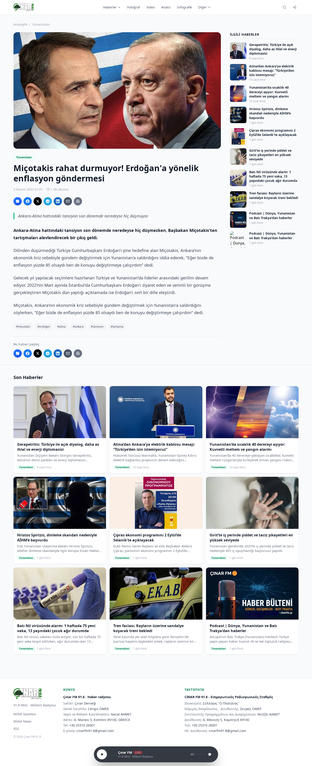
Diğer (202, 7)
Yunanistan (41, 24)
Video (150, 7)
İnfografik (184, 7)
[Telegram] (48, 201)
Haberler (110, 7)
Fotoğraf (133, 7)
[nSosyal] (17, 201)
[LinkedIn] (58, 201)
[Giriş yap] (294, 7)
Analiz (166, 7)
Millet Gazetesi (24, 714)
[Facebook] (28, 201)
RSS (16, 728)
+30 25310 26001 (82, 725)
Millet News (22, 721)
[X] (38, 201)
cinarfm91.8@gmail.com (95, 731)
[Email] (68, 201)
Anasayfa (20, 24)
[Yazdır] (78, 201)
